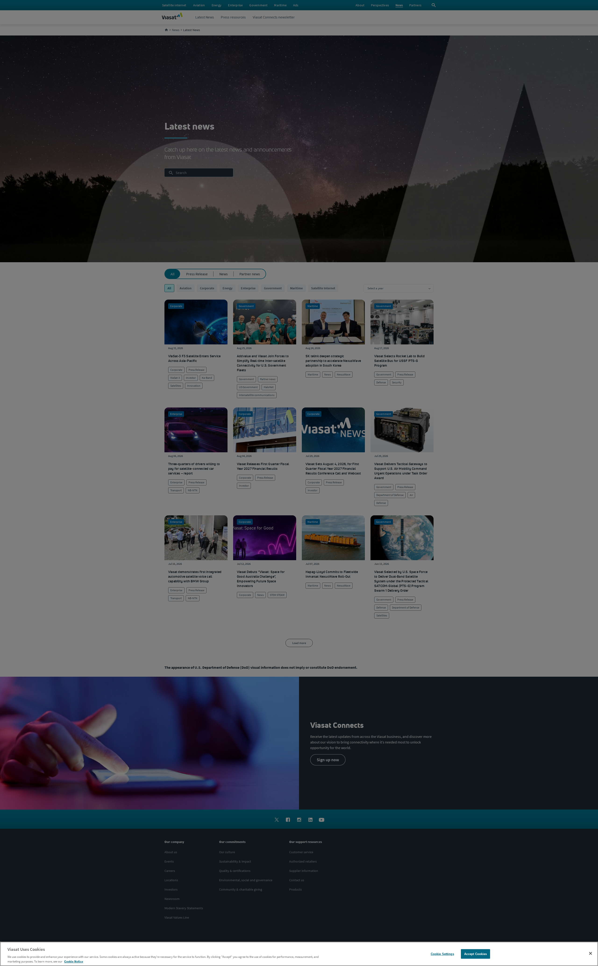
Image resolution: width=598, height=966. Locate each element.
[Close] (590, 953)
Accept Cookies (475, 954)
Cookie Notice (73, 961)
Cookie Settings (442, 954)
